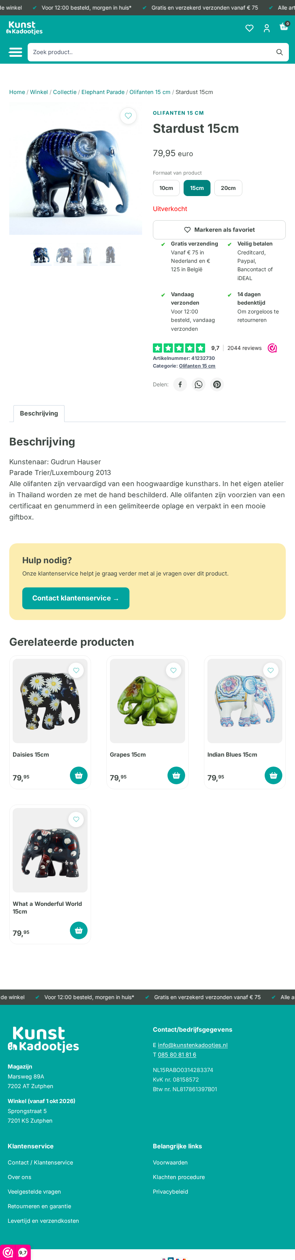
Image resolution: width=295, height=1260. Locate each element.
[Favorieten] (249, 28)
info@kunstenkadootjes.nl (193, 1045)
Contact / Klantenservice (40, 1162)
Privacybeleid (170, 1191)
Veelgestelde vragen (34, 1191)
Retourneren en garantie (39, 1206)
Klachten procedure (179, 1177)
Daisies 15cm (31, 754)
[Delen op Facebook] (180, 384)
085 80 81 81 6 (177, 1054)
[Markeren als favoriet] (128, 115)
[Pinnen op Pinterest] (217, 384)
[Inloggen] (267, 28)
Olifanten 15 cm (197, 366)
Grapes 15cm (128, 754)
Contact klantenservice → (75, 598)
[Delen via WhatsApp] (199, 384)
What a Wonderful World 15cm (47, 907)
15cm (197, 188)
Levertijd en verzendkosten (43, 1220)
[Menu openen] (14, 52)
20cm (228, 188)
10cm (166, 188)
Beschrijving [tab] (39, 413)
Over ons (19, 1177)
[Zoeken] (279, 52)
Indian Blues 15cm (232, 754)
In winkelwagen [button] (79, 775)
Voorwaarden (170, 1162)
